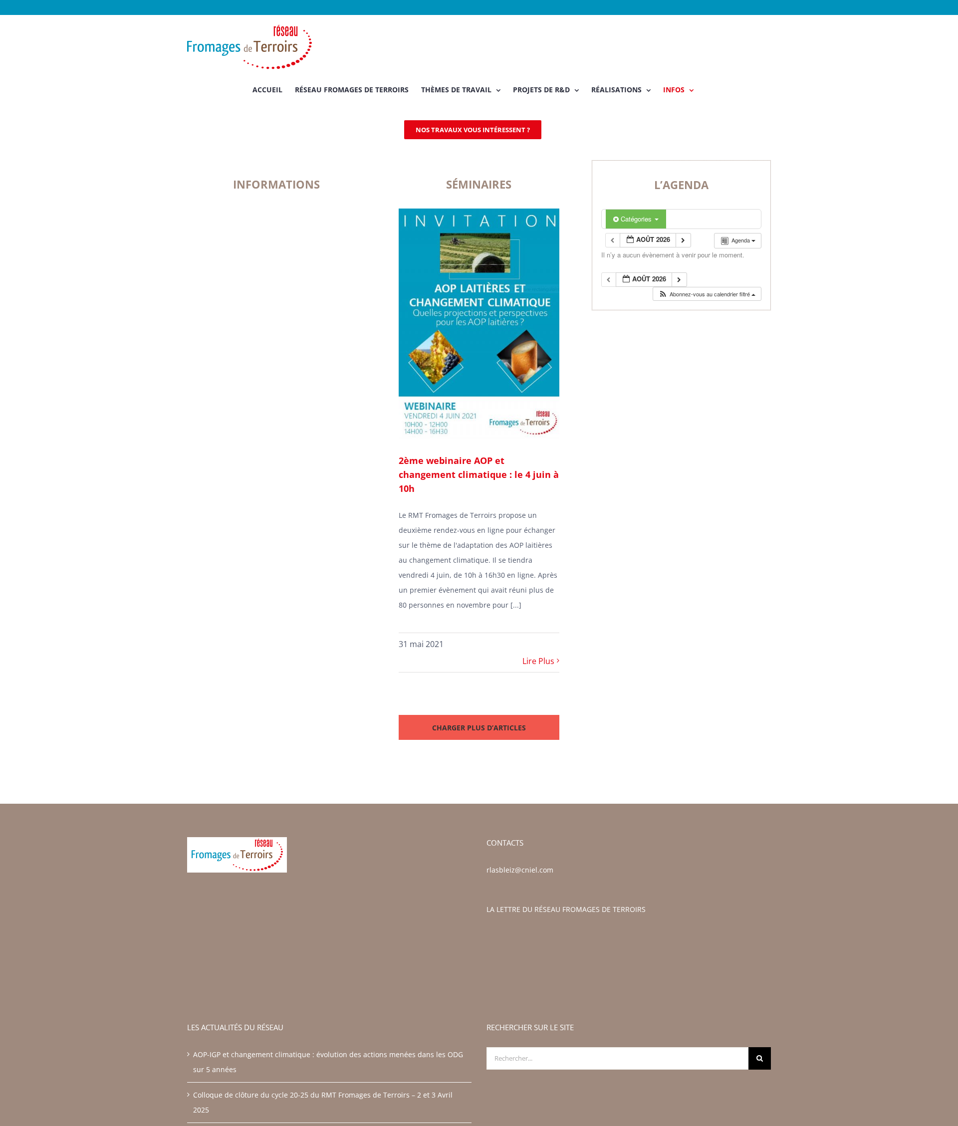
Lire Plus (538, 661)
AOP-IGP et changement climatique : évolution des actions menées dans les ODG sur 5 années (328, 1062)
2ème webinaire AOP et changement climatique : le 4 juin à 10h (479, 474)
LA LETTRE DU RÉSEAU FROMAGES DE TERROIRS (566, 909)
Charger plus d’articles (479, 727)
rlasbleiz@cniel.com (519, 870)
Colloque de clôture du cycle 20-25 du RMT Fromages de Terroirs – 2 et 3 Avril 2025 (323, 1102)
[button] (706, 294)
